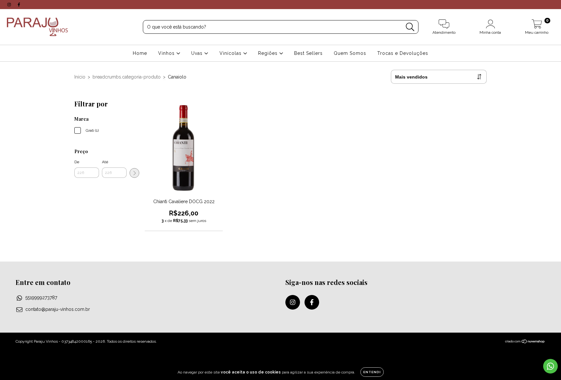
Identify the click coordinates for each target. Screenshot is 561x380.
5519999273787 (41, 297)
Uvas (197, 53)
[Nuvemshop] (525, 342)
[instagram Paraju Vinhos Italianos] (10, 4)
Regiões (268, 53)
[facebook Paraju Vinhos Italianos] (19, 4)
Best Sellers (308, 53)
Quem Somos (350, 53)
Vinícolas (231, 53)
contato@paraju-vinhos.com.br (57, 309)
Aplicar (134, 173)
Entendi (372, 372)
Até (105, 162)
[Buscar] (410, 27)
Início (79, 77)
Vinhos (167, 53)
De (76, 162)
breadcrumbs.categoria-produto (127, 77)
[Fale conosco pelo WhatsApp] (550, 366)
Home (140, 53)
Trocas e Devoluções (402, 53)
